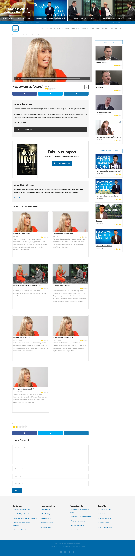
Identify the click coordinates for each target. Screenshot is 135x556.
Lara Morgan (46, 509)
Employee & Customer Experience (81, 516)
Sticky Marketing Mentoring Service (25, 518)
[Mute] (85, 78)
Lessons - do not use (21, 35)
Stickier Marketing (105, 518)
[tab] (50, 129)
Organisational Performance (80, 530)
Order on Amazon (63, 163)
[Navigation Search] (120, 27)
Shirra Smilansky (47, 523)
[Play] (15, 78)
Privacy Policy (104, 523)
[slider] (50, 78)
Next (131, 10)
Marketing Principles (77, 525)
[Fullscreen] (88, 78)
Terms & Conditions (106, 527)
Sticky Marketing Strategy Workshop (21, 524)
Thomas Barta (46, 527)
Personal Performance (78, 521)
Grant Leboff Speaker (20, 530)
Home (14, 35)
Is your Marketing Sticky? (22, 509)
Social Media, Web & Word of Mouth (80, 511)
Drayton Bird (46, 518)
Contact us (103, 514)
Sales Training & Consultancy (23, 514)
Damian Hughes (47, 514)
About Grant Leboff (106, 509)
